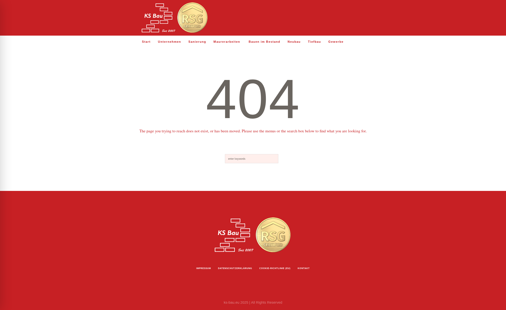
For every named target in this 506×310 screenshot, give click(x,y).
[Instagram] (339, 18)
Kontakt (304, 268)
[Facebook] (348, 18)
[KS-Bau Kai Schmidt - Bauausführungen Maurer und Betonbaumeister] (253, 235)
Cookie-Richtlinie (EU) (275, 268)
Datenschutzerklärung (235, 268)
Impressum (203, 268)
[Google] (365, 18)
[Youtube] (356, 18)
